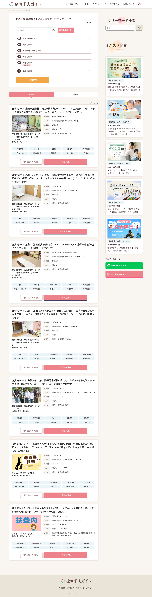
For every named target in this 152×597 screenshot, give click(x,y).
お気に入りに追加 (31, 162)
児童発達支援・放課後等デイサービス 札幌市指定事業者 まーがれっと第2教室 (26, 206)
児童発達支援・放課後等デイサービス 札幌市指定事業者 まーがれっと (26, 342)
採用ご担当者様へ (111, 4)
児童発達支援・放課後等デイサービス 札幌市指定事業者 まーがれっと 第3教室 (26, 136)
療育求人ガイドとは (91, 4)
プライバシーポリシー (84, 588)
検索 (139, 27)
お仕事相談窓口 (117, 274)
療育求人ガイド (13, 10)
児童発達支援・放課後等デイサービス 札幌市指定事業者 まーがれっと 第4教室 (26, 272)
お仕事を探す (73, 4)
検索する (33, 80)
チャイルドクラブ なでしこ (23, 473)
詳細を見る (66, 162)
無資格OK (29, 10)
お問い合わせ (128, 4)
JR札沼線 (22, 10)
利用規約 (70, 588)
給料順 (76, 94)
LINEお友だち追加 (118, 265)
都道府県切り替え (66, 30)
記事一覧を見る (113, 258)
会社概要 (62, 588)
